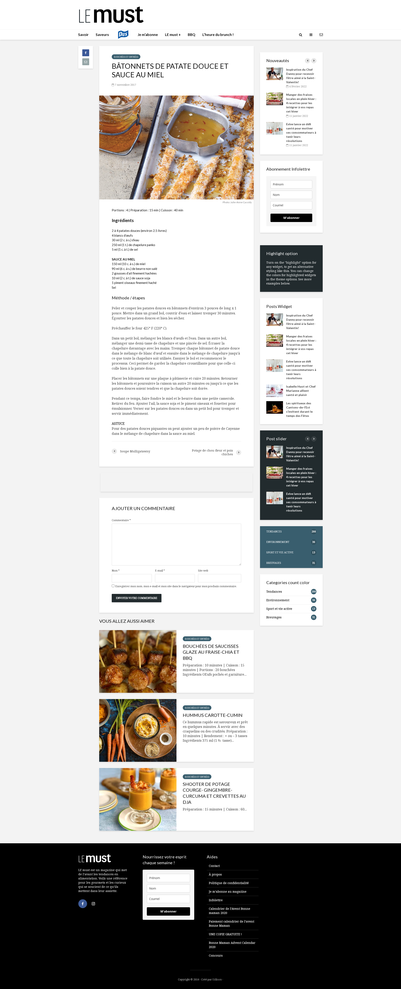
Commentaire (121, 520)
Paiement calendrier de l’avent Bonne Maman (231, 923)
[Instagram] (93, 903)
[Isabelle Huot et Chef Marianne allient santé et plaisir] (274, 390)
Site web (203, 570)
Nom (115, 570)
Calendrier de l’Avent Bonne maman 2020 (229, 911)
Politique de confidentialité (229, 883)
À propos (215, 874)
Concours (216, 955)
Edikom (217, 979)
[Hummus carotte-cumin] (137, 730)
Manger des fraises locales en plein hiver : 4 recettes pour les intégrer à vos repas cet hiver (301, 103)
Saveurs (102, 34)
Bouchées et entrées (126, 56)
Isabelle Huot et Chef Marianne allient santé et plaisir (301, 391)
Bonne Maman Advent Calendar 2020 (232, 945)
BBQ (191, 34)
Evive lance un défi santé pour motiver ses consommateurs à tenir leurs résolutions (301, 132)
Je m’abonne (148, 34)
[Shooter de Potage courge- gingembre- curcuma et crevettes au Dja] (137, 799)
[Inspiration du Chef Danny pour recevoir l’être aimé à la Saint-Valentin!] (274, 73)
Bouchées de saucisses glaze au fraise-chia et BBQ (211, 652)
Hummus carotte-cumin (212, 715)
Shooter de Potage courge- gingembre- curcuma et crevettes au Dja (214, 793)
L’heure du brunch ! (218, 34)
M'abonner (291, 218)
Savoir (83, 34)
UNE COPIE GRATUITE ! (225, 934)
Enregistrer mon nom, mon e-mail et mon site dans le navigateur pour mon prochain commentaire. (176, 586)
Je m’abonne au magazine (227, 891)
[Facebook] (82, 903)
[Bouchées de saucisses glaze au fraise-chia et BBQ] (137, 661)
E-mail (160, 570)
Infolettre (216, 900)
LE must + (173, 34)
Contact (214, 866)
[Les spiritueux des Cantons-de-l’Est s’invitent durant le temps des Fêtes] (274, 407)
